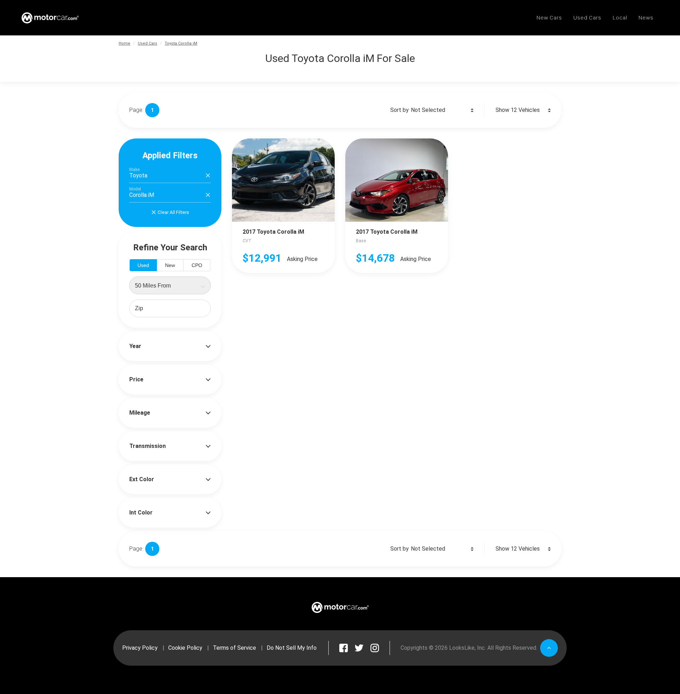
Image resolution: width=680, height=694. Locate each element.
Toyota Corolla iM (181, 43)
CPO (197, 265)
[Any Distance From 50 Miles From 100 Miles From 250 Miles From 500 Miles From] (170, 285)
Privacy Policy (140, 647)
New (170, 265)
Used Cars (147, 43)
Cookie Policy (185, 647)
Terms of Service (234, 647)
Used (143, 265)
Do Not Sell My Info (292, 647)
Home (124, 43)
